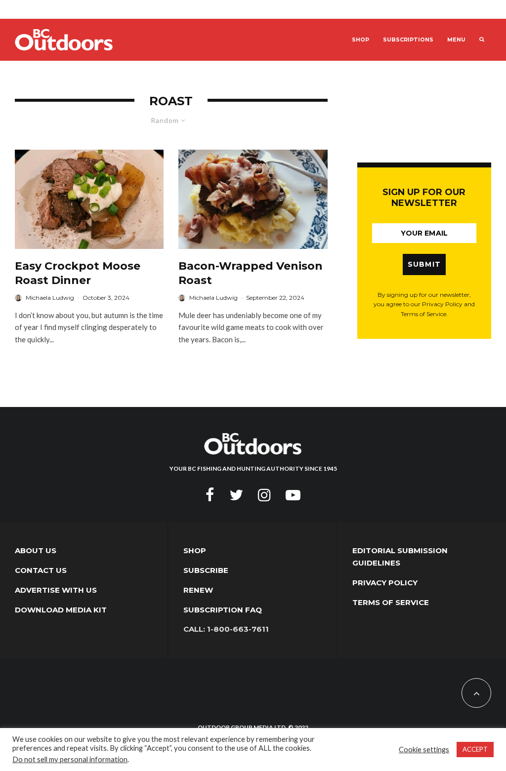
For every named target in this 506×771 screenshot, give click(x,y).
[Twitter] (236, 494)
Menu (456, 40)
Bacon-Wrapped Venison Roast (250, 273)
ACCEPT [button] (475, 749)
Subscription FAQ (222, 609)
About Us (35, 550)
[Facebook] (210, 494)
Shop (360, 40)
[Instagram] (264, 494)
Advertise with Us (56, 590)
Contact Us (41, 570)
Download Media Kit (61, 609)
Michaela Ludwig (50, 297)
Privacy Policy (385, 582)
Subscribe (205, 570)
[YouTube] (293, 494)
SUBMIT (424, 264)
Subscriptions (408, 40)
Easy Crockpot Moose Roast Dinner (77, 273)
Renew (198, 590)
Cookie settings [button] (424, 749)
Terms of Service (390, 602)
